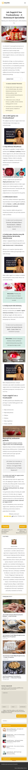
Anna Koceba (12, 21)
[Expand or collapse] (20, 79)
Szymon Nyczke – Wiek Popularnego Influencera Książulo (14, 752)
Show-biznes (13, 748)
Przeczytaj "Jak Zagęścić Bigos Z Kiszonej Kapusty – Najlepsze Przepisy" (14, 225)
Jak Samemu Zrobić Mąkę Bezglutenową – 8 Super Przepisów (14, 656)
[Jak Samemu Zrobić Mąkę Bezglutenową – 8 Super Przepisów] (14, 647)
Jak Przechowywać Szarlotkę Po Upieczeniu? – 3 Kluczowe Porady (12, 677)
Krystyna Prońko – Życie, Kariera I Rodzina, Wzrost (15, 747)
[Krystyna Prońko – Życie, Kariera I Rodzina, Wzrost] (4, 747)
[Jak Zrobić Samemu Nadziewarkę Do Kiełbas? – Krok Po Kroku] (14, 606)
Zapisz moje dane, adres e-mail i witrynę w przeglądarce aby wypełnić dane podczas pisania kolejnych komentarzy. (13, 711)
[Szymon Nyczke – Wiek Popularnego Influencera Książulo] (4, 752)
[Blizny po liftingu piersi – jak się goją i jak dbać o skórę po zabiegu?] (4, 729)
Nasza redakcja (18, 768)
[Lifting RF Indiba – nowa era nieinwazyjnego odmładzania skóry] (4, 735)
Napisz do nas (24, 768)
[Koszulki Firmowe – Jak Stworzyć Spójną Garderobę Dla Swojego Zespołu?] (4, 741)
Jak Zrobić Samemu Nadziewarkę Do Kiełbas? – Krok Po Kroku (13, 615)
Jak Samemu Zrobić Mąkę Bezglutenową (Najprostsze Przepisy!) (14, 636)
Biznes (12, 742)
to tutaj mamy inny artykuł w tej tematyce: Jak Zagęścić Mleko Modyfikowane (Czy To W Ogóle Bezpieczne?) (14, 466)
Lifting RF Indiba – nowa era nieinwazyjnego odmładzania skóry (16, 735)
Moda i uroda (13, 731)
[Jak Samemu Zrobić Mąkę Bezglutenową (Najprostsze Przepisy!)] (14, 626)
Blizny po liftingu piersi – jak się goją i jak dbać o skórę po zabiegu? (15, 729)
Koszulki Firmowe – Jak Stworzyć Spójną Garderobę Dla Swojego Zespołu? (15, 741)
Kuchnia (24, 21)
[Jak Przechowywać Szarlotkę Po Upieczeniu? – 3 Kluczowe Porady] (14, 667)
